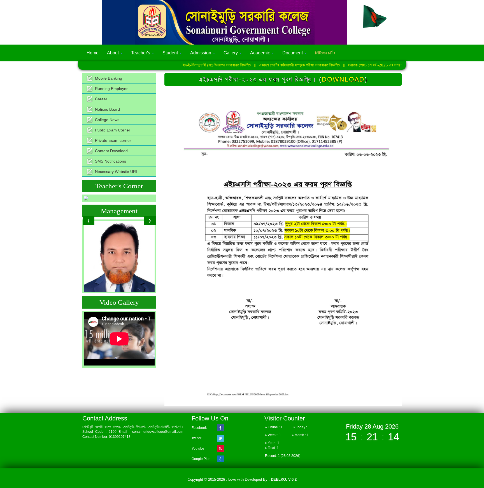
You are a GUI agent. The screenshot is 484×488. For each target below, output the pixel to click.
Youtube (198, 448)
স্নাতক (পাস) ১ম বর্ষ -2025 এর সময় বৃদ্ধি (359, 65)
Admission (201, 52)
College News (107, 119)
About (113, 52)
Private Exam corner (113, 140)
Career (101, 99)
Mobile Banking (108, 78)
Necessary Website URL (116, 171)
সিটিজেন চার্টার (325, 52)
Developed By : (270, 479)
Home (93, 52)
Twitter (196, 438)
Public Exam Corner (112, 130)
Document (293, 52)
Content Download (111, 151)
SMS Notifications (110, 161)
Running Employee (112, 88)
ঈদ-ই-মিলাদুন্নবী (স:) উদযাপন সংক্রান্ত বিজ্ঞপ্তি (197, 65)
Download (343, 79)
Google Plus (201, 459)
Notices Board (107, 109)
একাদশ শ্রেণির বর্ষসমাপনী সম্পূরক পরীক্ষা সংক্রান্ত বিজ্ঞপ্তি (281, 65)
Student (170, 52)
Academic (260, 52)
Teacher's (141, 52)
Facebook (199, 428)
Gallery (231, 52)
